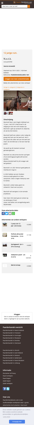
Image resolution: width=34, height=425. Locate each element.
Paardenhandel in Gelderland (12, 358)
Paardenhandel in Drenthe (11, 340)
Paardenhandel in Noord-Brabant (13, 360)
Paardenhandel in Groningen (12, 335)
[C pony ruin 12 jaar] (5, 226)
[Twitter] (7, 390)
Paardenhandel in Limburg (11, 363)
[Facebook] (4, 390)
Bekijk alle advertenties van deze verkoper (17, 83)
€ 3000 (29, 266)
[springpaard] (5, 246)
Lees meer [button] (6, 417)
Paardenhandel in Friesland (11, 333)
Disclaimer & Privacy (9, 373)
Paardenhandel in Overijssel (12, 343)
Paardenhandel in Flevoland (12, 338)
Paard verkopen (8, 376)
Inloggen (17, 314)
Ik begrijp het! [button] (17, 421)
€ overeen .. (28, 258)
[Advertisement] (17, 28)
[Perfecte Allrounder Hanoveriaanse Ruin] (5, 236)
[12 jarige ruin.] (18, 100)
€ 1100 (29, 235)
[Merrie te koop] (5, 267)
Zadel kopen (7, 381)
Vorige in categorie (9, 87)
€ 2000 (29, 224)
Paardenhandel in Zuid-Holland (13, 353)
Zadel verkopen (8, 383)
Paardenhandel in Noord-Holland (13, 330)
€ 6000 (29, 245)
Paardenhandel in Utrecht (11, 350)
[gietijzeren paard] (5, 256)
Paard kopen (7, 378)
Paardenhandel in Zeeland (11, 355)
